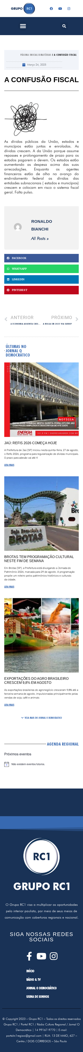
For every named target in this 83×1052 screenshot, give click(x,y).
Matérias (46, 54)
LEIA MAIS (9, 465)
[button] (23, 26)
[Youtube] (60, 8)
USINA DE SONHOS (37, 997)
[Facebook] (51, 8)
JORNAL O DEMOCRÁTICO (41, 988)
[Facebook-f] (29, 956)
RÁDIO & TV (33, 980)
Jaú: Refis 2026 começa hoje (30, 443)
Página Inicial (29, 54)
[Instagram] (69, 8)
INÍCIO (30, 971)
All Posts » (40, 238)
